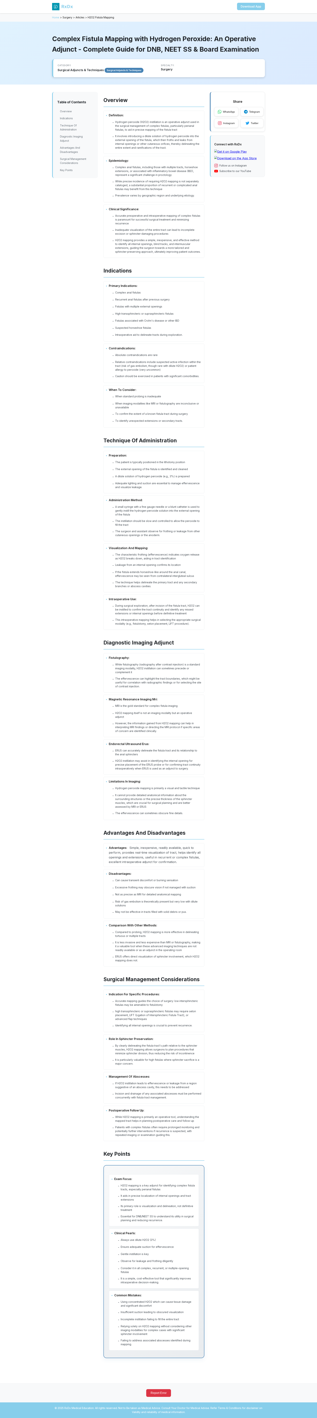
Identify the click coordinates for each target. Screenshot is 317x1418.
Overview (66, 111)
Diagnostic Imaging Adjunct (71, 138)
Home (55, 17)
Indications (66, 118)
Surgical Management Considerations (73, 160)
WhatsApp (229, 111)
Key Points (66, 170)
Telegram (254, 111)
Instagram (229, 123)
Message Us (256, 1411)
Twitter (254, 123)
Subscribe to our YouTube (235, 171)
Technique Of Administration (68, 127)
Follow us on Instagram (233, 165)
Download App (251, 6)
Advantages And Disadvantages (70, 149)
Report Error (159, 1392)
